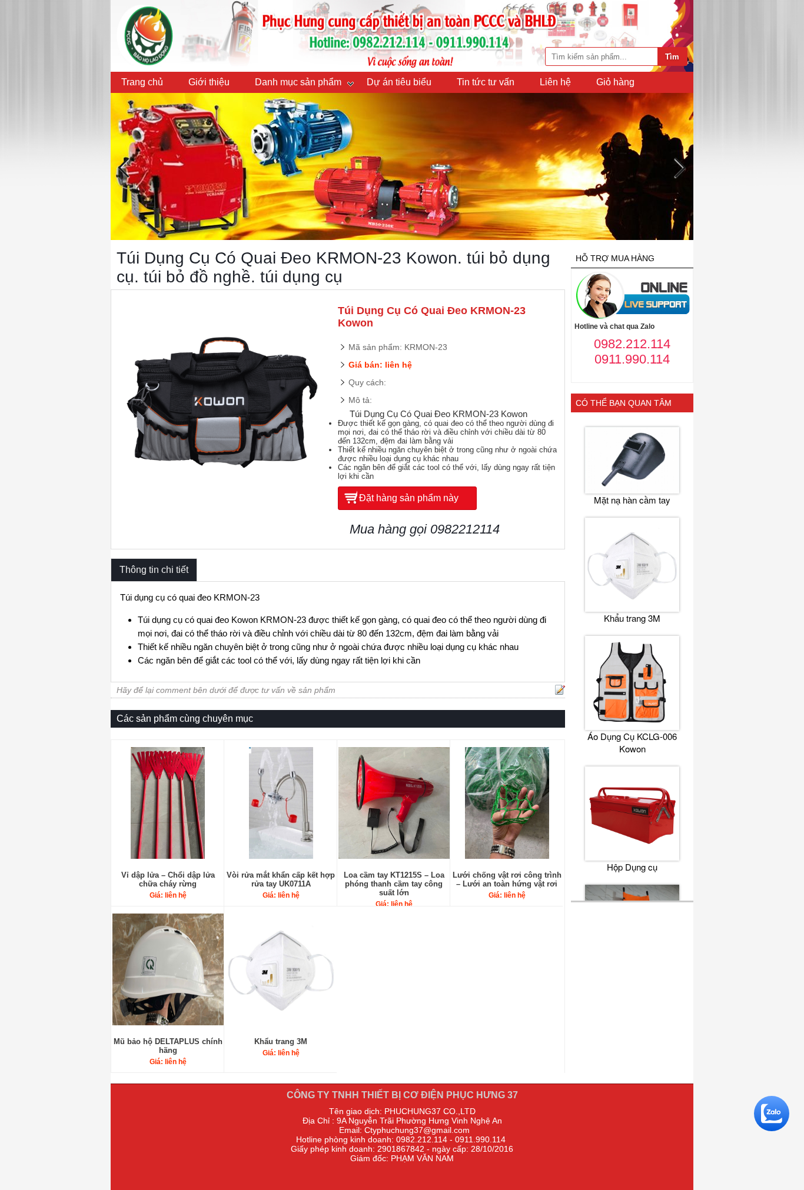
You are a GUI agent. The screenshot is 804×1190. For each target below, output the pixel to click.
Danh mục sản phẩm (298, 82)
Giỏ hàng (615, 82)
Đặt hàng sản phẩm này (409, 498)
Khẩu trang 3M (280, 1041)
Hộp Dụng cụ (632, 867)
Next (680, 168)
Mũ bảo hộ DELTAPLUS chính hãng (168, 1046)
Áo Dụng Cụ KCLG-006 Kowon (632, 742)
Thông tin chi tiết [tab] (153, 570)
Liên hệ (555, 82)
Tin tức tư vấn (485, 82)
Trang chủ (142, 82)
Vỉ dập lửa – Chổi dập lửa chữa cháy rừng (168, 879)
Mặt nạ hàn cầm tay (632, 500)
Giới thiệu (209, 82)
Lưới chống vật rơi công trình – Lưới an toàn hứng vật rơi (507, 879)
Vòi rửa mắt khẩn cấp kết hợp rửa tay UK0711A (281, 879)
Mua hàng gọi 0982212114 (425, 529)
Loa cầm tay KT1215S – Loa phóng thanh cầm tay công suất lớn (394, 884)
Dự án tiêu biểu (399, 82)
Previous (124, 168)
